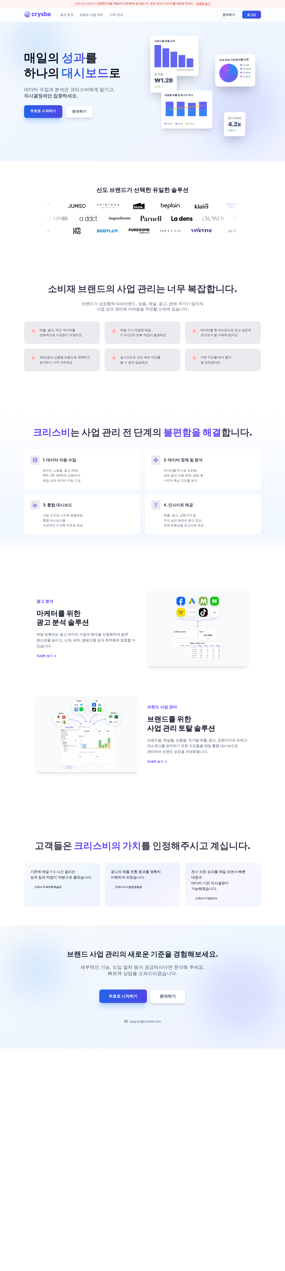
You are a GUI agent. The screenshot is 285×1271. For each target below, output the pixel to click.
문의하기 (229, 14)
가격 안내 (116, 14)
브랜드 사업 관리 (91, 14)
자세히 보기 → (46, 656)
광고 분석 (66, 14)
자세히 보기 (203, 3)
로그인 (251, 14)
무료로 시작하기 (43, 111)
